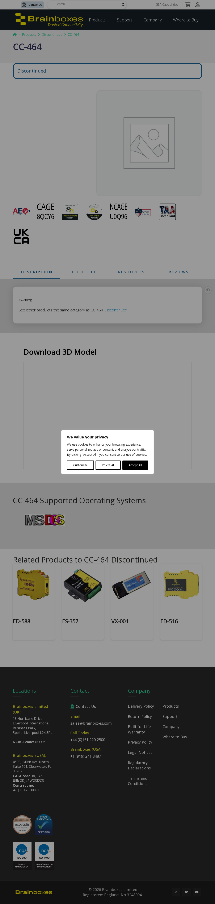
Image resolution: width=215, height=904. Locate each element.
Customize (80, 465)
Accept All (135, 465)
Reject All (108, 465)
